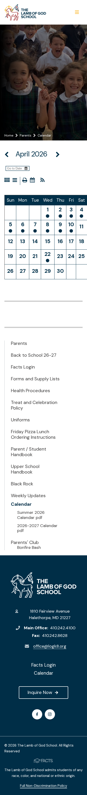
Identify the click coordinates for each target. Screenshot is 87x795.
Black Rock (22, 484)
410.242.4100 (62, 628)
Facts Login (23, 367)
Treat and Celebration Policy (34, 405)
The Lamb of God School (43, 585)
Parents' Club (25, 542)
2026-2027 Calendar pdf (37, 528)
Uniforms (20, 420)
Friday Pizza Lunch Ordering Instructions (33, 434)
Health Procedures (30, 390)
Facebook (37, 714)
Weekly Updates (28, 495)
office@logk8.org (49, 646)
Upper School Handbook (25, 469)
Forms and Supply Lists (35, 379)
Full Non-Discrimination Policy (43, 785)
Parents (19, 343)
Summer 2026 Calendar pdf (31, 515)
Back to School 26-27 (33, 355)
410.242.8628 (55, 635)
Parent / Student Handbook (28, 451)
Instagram (50, 714)
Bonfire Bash (29, 547)
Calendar (21, 504)
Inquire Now (40, 692)
